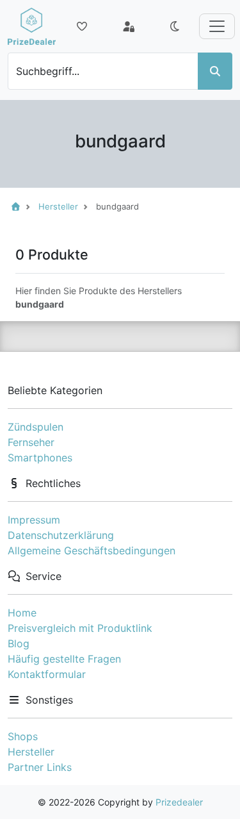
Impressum (34, 519)
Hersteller (31, 751)
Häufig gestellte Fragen (64, 658)
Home (22, 612)
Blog (18, 643)
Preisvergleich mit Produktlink (80, 628)
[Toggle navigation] (217, 26)
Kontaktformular (47, 674)
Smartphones (40, 457)
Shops (23, 736)
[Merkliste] (82, 26)
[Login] (128, 26)
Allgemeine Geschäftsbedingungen (91, 550)
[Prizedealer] (32, 26)
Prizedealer (179, 802)
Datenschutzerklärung (61, 535)
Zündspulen (35, 426)
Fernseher (31, 442)
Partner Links (40, 767)
